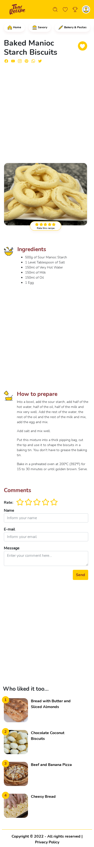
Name (9, 510)
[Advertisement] (47, 111)
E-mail (9, 529)
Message (12, 548)
